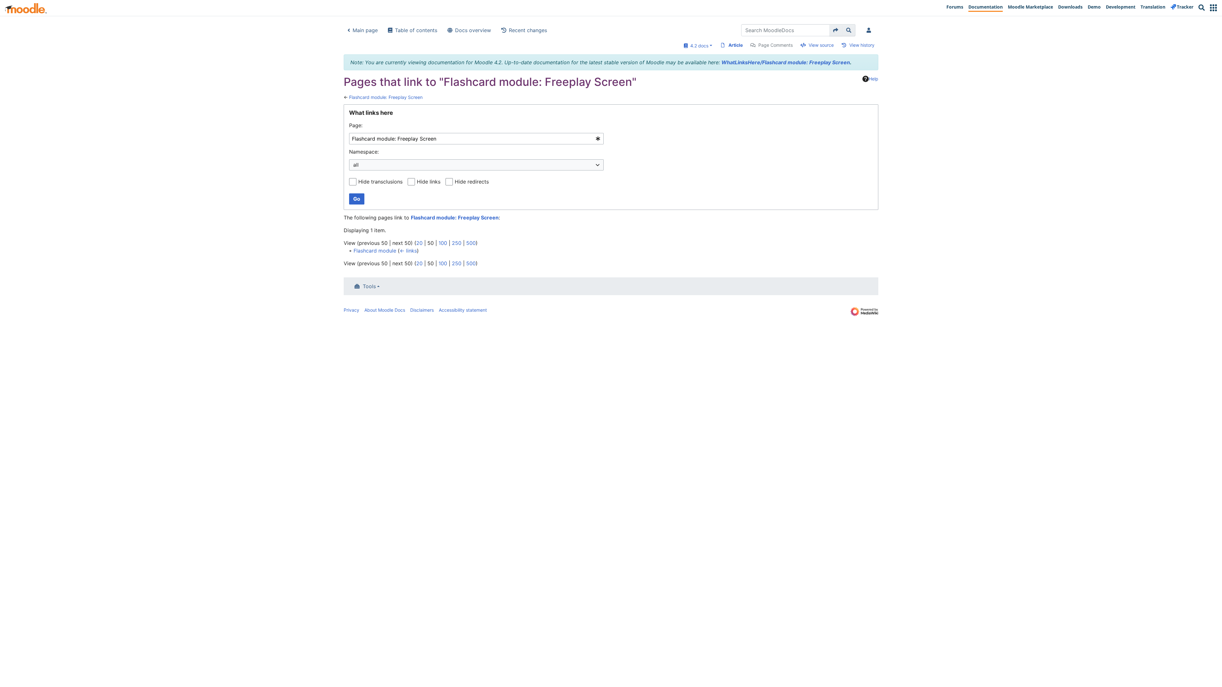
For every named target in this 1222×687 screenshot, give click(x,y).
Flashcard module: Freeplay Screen (386, 97)
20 (419, 243)
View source (821, 45)
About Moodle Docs (384, 310)
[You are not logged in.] (870, 30)
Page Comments (775, 45)
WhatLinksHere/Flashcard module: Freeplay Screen (785, 62)
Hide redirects (472, 181)
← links (408, 250)
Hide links (428, 181)
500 (471, 243)
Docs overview (473, 30)
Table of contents (416, 30)
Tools (369, 286)
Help (873, 78)
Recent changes (528, 30)
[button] (1213, 8)
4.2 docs (698, 45)
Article (735, 45)
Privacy (351, 310)
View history (861, 45)
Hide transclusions (380, 181)
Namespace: (364, 152)
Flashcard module (375, 250)
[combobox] (476, 139)
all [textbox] (356, 165)
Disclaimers (422, 310)
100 (443, 243)
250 (456, 243)
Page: (355, 125)
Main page (365, 30)
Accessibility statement (463, 310)
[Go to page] (835, 30)
